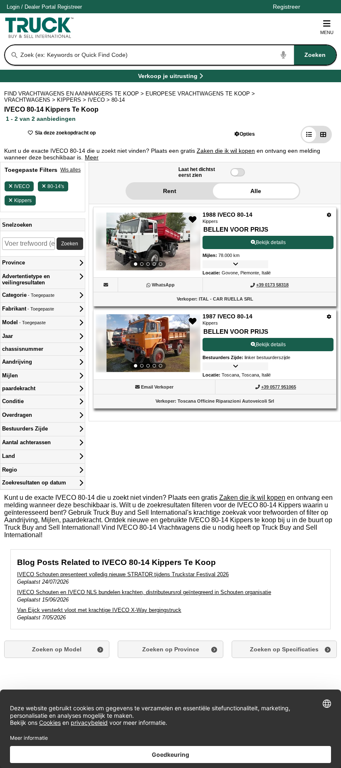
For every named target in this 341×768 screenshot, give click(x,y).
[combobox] (177, 55)
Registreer (69, 7)
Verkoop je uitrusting (168, 77)
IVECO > (99, 100)
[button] (245, 134)
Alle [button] (255, 191)
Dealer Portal (40, 7)
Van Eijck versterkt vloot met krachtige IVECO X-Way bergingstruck (99, 610)
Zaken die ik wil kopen (226, 150)
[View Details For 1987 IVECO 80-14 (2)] (148, 343)
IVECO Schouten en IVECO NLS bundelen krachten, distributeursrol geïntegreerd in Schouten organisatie (144, 592)
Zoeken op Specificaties (284, 649)
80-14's (55, 186)
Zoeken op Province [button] (170, 649)
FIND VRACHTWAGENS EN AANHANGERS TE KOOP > (75, 93)
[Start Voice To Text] (283, 55)
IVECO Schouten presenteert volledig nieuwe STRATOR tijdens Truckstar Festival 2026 (123, 574)
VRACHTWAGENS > (30, 100)
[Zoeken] (14, 55)
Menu (327, 32)
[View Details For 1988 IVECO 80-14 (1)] (148, 242)
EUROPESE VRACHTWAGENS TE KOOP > (201, 93)
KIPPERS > (72, 100)
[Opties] (329, 215)
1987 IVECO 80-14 (227, 316)
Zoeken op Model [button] (57, 649)
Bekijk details (271, 242)
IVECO (22, 186)
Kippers (23, 200)
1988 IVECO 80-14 (227, 214)
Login (13, 7)
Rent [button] (169, 191)
